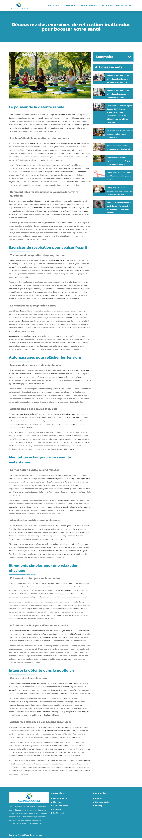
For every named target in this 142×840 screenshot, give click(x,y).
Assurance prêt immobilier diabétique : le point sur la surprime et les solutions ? (118, 79)
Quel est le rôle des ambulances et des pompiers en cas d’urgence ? (120, 134)
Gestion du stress (88, 5)
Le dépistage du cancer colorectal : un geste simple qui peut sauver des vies (119, 191)
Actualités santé (53, 5)
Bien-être (70, 5)
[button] (129, 56)
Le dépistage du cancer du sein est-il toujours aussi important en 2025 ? (120, 176)
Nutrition (107, 5)
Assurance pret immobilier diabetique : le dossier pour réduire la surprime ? (118, 94)
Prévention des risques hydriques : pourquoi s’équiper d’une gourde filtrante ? (119, 161)
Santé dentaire (123, 5)
